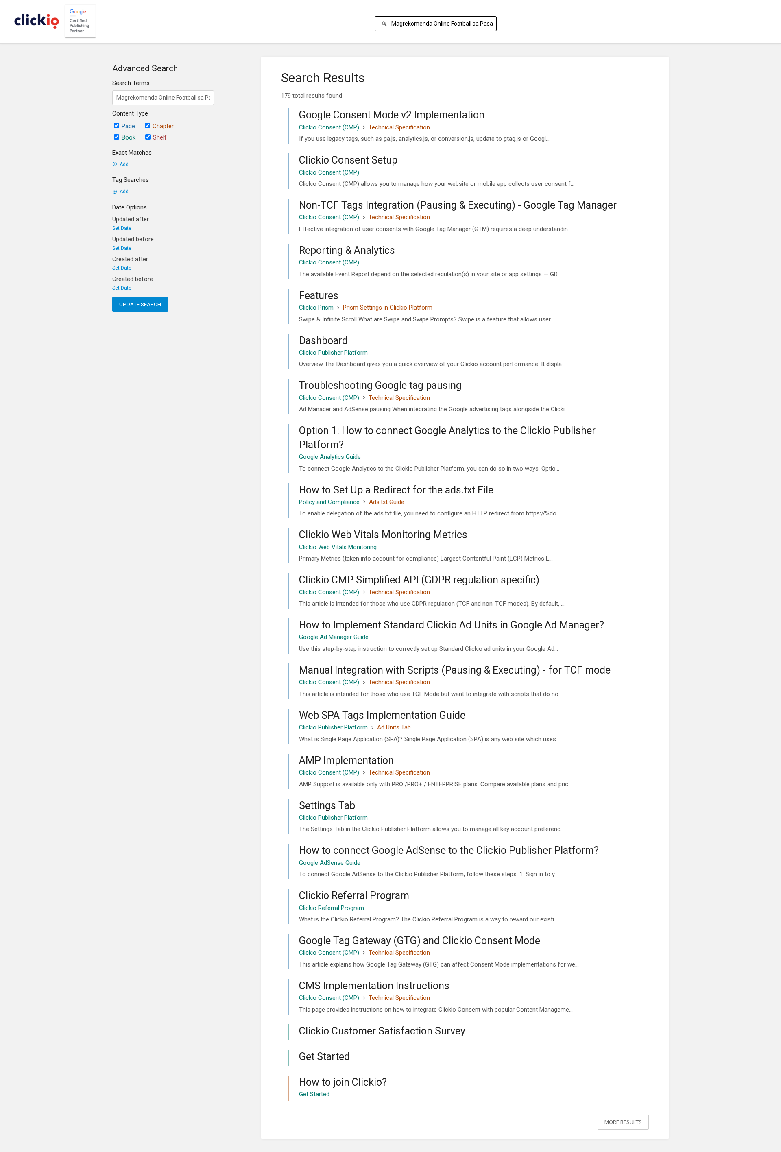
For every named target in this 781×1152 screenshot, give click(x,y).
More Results (623, 1122)
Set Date (121, 228)
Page (128, 126)
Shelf (160, 137)
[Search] (385, 24)
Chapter (163, 126)
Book (128, 137)
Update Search (140, 304)
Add (124, 164)
